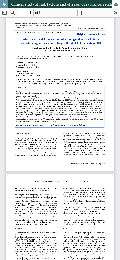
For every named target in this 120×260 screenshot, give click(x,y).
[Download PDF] (116, 4)
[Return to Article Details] (4, 4)
